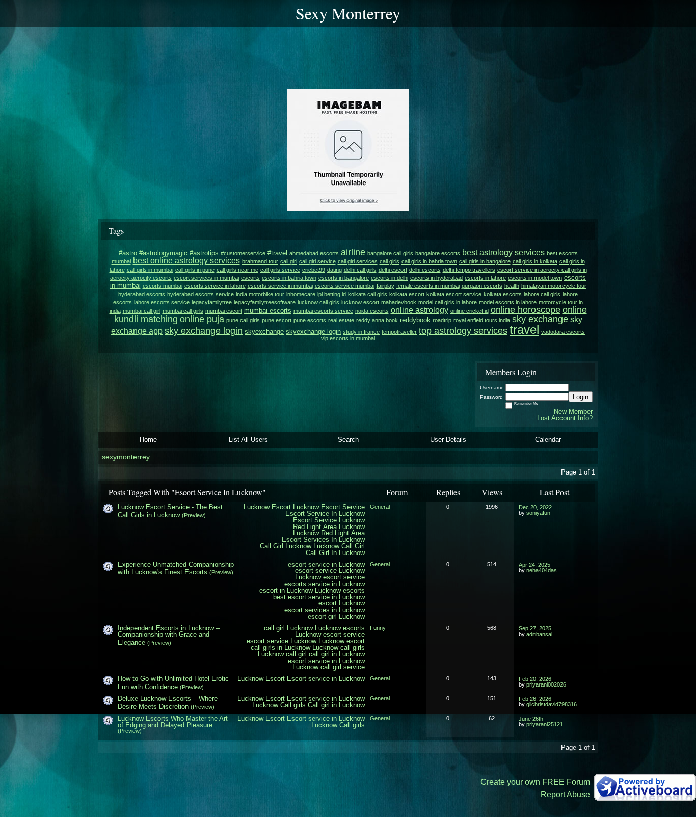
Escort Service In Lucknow (325, 513)
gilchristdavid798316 (551, 704)
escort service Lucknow (330, 570)
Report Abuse (565, 794)
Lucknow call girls (338, 647)
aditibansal (539, 634)
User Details (448, 439)
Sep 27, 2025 (535, 628)
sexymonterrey (126, 457)
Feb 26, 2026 (535, 699)
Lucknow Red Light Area (329, 533)
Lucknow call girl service (328, 667)
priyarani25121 (544, 724)
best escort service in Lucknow (319, 597)
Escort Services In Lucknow (323, 539)
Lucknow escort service (330, 577)
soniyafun (538, 513)
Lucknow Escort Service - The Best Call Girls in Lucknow (170, 511)
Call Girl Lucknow (285, 546)
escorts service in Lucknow (324, 584)
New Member (573, 411)
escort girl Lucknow (336, 616)
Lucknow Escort (267, 507)
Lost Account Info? (565, 418)
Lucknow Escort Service (329, 507)
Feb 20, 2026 (535, 679)
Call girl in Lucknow (336, 705)
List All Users (248, 439)
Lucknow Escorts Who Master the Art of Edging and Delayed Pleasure (173, 722)
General (380, 507)
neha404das (541, 570)
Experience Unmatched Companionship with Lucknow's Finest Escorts (176, 568)
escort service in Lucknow (326, 564)
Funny (378, 628)
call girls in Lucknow (280, 647)
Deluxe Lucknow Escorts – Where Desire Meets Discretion (168, 702)
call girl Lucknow (288, 628)
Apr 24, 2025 (534, 565)
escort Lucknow (341, 603)
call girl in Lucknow (337, 654)
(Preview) (194, 515)
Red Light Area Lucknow (329, 527)
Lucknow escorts (340, 590)
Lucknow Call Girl (339, 546)
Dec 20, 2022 (535, 507)
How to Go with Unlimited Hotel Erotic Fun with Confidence (173, 683)
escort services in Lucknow (324, 610)
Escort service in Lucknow (326, 678)
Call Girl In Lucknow (335, 553)
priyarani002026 (546, 684)
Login (580, 397)
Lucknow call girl (282, 654)
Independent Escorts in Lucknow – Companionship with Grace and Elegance (169, 635)
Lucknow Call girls (279, 705)
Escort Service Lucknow (329, 520)
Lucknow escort (341, 641)
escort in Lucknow (286, 590)
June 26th (531, 719)
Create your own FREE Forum (535, 782)
